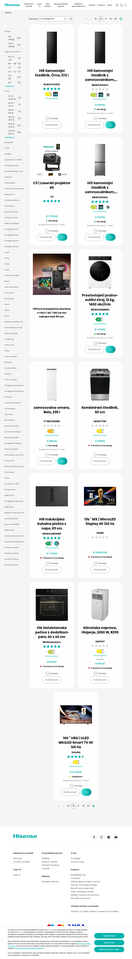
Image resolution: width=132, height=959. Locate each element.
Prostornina (9, 293)
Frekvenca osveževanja (14, 188)
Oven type (9, 414)
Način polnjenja (11, 333)
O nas (73, 853)
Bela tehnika (48, 5)
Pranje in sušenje (49, 861)
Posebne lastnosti (12, 200)
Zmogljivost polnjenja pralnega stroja (20, 391)
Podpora (101, 5)
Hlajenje (46, 876)
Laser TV (39, 5)
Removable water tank (14, 455)
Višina (7, 304)
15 (96, 18)
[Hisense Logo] (12, 5)
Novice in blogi (77, 861)
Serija (7, 148)
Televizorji (17, 858)
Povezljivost (9, 206)
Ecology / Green (11, 217)
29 (115, 18)
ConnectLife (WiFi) (12, 275)
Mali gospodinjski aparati (61, 5)
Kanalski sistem (11, 368)
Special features (11, 518)
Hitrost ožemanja (12, 426)
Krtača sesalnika (11, 449)
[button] (110, 124)
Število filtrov (10, 420)
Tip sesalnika (10, 408)
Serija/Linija (9, 339)
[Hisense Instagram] (109, 837)
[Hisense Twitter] (101, 837)
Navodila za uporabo (80, 898)
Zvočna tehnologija (13, 431)
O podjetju (75, 858)
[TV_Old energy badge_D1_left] (76, 763)
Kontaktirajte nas (78, 875)
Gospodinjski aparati (52, 853)
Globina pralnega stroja (15, 466)
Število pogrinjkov (12, 437)
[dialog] (66, 942)
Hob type (8, 397)
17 (106, 18)
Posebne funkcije (12, 547)
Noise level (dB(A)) (12, 524)
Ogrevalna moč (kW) (13, 159)
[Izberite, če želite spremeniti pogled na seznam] (71, 18)
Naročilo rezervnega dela (82, 888)
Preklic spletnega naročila (82, 891)
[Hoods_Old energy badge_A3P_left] (49, 545)
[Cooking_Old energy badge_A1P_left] (51, 653)
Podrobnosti (51, 124)
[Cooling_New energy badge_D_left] (48, 95)
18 (111, 18)
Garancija (75, 878)
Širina (7, 316)
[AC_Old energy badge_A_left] (100, 652)
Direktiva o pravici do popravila (85, 895)
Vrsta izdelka (10, 183)
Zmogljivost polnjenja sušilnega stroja (20, 385)
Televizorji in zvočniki (29, 5)
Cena (7, 91)
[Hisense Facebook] (94, 837)
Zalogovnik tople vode (14, 171)
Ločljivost (8, 177)
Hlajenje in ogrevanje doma (79, 5)
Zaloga (7, 31)
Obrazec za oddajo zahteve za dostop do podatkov (95, 911)
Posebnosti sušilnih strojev (15, 541)
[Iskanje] (125, 5)
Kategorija (9, 142)
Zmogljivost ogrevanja (14, 501)
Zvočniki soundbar (21, 861)
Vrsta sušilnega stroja (13, 327)
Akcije (109, 5)
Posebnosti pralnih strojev (15, 536)
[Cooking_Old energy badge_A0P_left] (100, 432)
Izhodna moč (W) (12, 484)
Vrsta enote (9, 345)
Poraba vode (10, 489)
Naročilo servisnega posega (84, 885)
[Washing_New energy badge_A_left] (98, 320)
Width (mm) (9, 495)
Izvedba (8, 154)
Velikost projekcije (12, 223)
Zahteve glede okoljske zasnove (85, 881)
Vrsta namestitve (12, 287)
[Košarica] (121, 5)
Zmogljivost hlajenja (13, 443)
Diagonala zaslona (12, 51)
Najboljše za (10, 194)
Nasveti (92, 5)
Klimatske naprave (50, 881)
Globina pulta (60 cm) (14, 322)
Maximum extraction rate (15, 513)
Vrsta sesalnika (11, 356)
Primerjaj (54, 118)
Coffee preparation (13, 403)
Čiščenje (8, 362)
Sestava (8, 374)
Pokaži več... (10, 86)
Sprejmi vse (109, 935)
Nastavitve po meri (109, 949)
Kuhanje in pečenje (50, 865)
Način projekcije (11, 212)
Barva (7, 281)
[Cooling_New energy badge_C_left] (93, 96)
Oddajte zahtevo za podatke (84, 906)
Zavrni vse (109, 942)
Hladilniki (45, 858)
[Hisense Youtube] (116, 837)
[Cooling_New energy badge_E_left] (50, 432)
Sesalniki (45, 868)
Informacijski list (52, 98)
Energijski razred (11, 165)
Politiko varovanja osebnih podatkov (29, 948)
